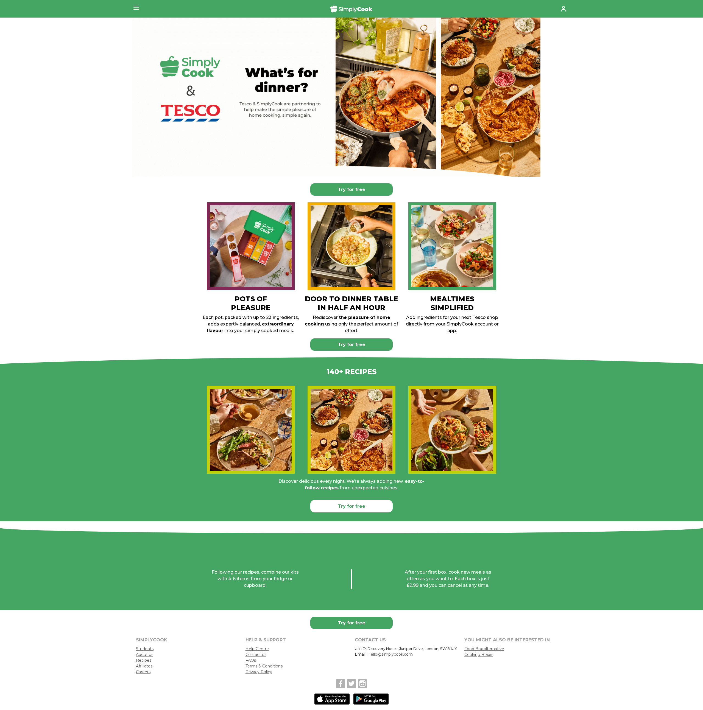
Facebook (340, 683)
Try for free (351, 189)
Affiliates (144, 666)
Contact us (256, 654)
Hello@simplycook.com (390, 654)
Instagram (362, 683)
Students (145, 648)
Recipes (143, 660)
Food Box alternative (484, 648)
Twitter (351, 683)
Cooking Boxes (478, 654)
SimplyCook (351, 8)
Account (563, 9)
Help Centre (257, 648)
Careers (143, 671)
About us (144, 654)
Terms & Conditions (264, 666)
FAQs (251, 660)
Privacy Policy (259, 671)
